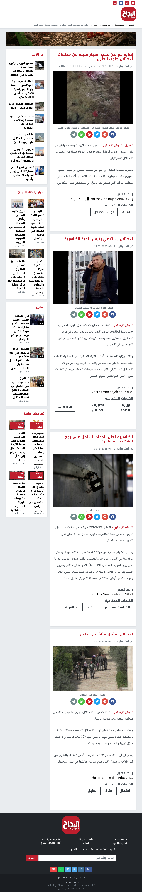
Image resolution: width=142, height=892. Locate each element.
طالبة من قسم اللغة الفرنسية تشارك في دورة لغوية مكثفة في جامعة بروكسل (37, 225)
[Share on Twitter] (97, 134)
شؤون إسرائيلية (51, 838)
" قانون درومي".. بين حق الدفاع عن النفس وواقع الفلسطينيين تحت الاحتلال (20, 388)
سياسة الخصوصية (71, 882)
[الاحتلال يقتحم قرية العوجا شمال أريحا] (39, 106)
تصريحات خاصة (33, 414)
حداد (91, 607)
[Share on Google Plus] (105, 134)
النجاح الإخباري (128, 14)
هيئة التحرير (62, 878)
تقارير (40, 307)
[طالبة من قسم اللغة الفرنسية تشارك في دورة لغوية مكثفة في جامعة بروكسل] (36, 203)
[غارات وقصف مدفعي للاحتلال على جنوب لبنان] (39, 137)
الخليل (95, 25)
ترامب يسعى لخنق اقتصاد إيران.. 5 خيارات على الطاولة (22, 122)
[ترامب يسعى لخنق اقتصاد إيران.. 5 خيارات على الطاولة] (39, 118)
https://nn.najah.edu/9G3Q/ (112, 199)
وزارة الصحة (125, 407)
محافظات (106, 25)
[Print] (73, 134)
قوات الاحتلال (104, 212)
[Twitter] (75, 869)
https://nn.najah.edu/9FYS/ (112, 392)
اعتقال (125, 791)
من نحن (82, 878)
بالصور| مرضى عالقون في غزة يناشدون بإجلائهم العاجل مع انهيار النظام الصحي (19, 358)
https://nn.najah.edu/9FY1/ (112, 594)
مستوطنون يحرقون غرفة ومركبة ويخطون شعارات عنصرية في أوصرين (21, 69)
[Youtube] (53, 869)
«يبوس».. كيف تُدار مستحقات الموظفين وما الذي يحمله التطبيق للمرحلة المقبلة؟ (38, 448)
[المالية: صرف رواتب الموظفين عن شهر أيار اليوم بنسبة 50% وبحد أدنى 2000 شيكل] (39, 84)
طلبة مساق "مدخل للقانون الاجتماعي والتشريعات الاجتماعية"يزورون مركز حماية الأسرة (17, 275)
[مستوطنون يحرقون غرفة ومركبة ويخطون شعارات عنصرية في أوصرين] (39, 65)
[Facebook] (88, 869)
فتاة (108, 791)
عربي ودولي (120, 842)
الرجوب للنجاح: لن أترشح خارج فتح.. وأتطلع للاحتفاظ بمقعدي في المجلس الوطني (36, 496)
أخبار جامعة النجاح (31, 192)
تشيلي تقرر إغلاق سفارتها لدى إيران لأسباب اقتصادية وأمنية (22, 173)
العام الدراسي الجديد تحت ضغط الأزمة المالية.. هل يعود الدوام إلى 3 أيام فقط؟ (17, 446)
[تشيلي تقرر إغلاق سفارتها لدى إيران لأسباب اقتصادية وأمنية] (39, 170)
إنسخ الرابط (78, 199)
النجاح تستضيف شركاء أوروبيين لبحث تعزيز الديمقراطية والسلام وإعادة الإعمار (36, 277)
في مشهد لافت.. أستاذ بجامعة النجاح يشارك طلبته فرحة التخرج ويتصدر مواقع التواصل (20, 327)
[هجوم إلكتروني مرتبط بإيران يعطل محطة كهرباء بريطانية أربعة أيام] (39, 151)
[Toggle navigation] (115, 3)
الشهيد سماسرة (116, 607)
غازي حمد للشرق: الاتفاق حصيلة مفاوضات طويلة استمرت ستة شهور (18, 496)
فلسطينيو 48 (85, 838)
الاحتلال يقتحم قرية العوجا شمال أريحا (21, 106)
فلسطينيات (119, 25)
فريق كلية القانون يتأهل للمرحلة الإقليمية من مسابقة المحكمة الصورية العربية (17, 227)
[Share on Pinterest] (89, 134)
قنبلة (126, 212)
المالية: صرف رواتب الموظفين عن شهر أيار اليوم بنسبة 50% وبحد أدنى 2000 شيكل (21, 89)
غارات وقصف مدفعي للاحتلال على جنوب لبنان (23, 138)
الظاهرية (65, 407)
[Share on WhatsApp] (81, 134)
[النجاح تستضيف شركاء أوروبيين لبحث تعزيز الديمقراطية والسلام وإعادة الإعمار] (36, 253)
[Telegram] (68, 869)
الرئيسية (132, 25)
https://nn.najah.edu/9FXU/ (112, 777)
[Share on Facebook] (112, 134)
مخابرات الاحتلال (98, 407)
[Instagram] (81, 869)
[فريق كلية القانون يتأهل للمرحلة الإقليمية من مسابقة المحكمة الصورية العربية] (17, 203)
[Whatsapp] (61, 869)
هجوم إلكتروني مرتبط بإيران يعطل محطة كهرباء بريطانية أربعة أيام (22, 155)
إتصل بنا (73, 878)
